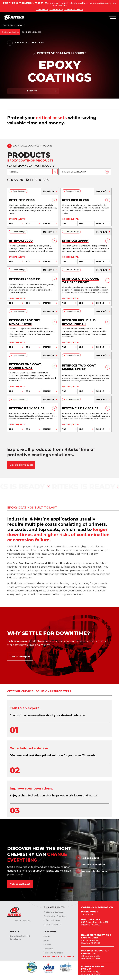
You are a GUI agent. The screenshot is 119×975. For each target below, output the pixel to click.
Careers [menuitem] (47, 944)
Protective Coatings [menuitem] (53, 912)
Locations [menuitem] (48, 948)
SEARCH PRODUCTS (30, 165)
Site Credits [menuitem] (67, 956)
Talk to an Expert (20, 656)
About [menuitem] (47, 936)
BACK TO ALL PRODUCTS (29, 42)
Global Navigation (13, 25)
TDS (11, 223)
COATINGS (54, 9)
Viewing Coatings (11, 32)
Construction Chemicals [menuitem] (55, 916)
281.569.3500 (87, 914)
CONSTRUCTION (72, 9)
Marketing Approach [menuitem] (54, 953)
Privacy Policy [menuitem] (51, 956)
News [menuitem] (46, 940)
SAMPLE (47, 223)
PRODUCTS (32, 91)
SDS (28, 223)
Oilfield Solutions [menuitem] (52, 920)
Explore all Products (21, 464)
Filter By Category (74, 171)
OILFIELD (40, 9)
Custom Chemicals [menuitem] (53, 924)
